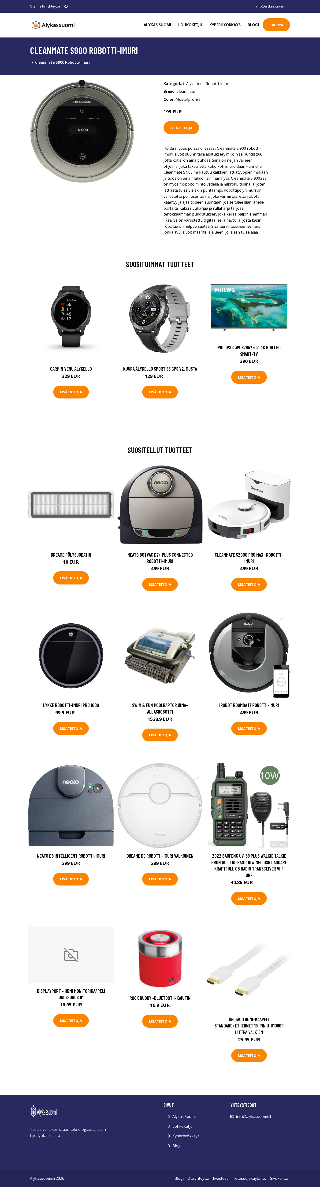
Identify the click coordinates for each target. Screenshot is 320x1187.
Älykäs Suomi (184, 1116)
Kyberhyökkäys (225, 24)
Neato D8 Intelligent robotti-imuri (71, 856)
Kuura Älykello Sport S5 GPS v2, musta (160, 369)
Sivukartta (279, 1178)
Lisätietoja (181, 127)
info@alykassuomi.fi (271, 6)
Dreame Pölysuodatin (71, 555)
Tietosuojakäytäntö (249, 1178)
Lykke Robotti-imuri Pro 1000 (71, 705)
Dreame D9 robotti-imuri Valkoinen (160, 856)
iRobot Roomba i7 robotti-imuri (249, 705)
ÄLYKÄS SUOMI (157, 24)
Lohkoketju (190, 24)
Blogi (253, 24)
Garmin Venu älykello (71, 369)
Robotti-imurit (218, 83)
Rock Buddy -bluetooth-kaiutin (160, 998)
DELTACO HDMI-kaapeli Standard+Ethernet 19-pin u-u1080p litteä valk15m (249, 1025)
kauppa (276, 24)
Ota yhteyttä (198, 1178)
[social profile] (66, 6)
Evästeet (220, 1178)
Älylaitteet (195, 83)
